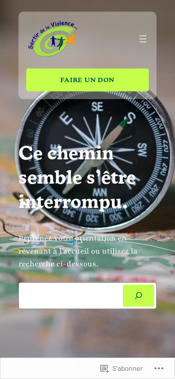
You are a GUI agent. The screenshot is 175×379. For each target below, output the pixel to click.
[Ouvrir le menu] (143, 39)
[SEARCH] (138, 296)
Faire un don (87, 79)
